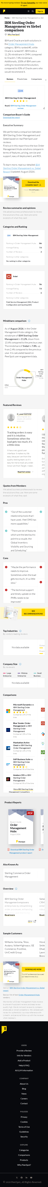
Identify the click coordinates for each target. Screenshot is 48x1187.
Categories (24, 1150)
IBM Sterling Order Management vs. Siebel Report (22, 168)
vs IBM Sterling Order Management (23, 707)
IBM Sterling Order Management (20, 98)
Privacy (24, 1117)
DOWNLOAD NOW (33, 969)
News (24, 1093)
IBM (30, 921)
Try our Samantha (28, 3)
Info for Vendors (24, 1055)
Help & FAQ (24, 1065)
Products (24, 1160)
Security (24, 1136)
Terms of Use (24, 1127)
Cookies (24, 1122)
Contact (24, 1103)
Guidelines (24, 1131)
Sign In (40, 11)
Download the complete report (32, 183)
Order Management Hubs (21, 44)
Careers (24, 1098)
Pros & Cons (22, 79)
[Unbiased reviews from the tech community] (9, 11)
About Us (24, 1083)
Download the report (11, 117)
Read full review (24, 472)
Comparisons (36, 79)
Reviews (10, 79)
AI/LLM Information (24, 1070)
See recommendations (33, 612)
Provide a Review (24, 1050)
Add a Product (24, 1060)
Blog (24, 1088)
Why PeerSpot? (14, 34)
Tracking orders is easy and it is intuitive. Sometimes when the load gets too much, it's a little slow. (19, 438)
